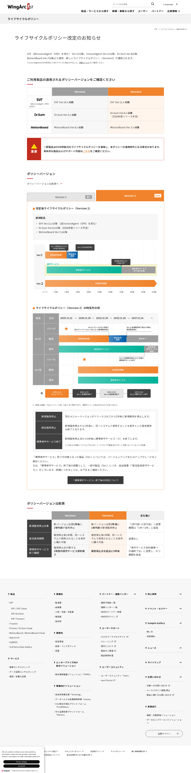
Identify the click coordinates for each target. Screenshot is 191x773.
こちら (86, 151)
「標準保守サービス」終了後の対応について (95, 480)
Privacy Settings (21, 762)
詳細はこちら (84, 62)
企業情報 (172, 11)
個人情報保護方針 (138, 751)
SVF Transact (17, 618)
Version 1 (73, 197)
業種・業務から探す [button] (123, 11)
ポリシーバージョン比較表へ (43, 183)
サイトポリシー (117, 751)
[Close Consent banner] (42, 748)
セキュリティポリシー (73, 751)
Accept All (21, 766)
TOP (155, 29)
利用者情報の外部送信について (46, 755)
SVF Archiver (17, 613)
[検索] (152, 4)
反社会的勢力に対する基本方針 (78, 755)
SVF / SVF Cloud (19, 608)
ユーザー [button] (143, 11)
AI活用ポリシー (96, 751)
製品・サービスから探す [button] (95, 11)
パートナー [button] (157, 11)
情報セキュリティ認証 (47, 751)
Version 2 (142, 195)
